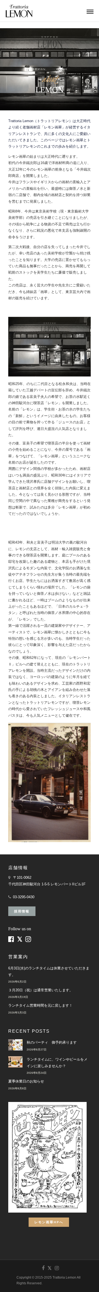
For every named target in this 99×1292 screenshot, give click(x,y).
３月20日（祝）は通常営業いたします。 (40, 990)
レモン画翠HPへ (48, 1222)
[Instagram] (56, 1268)
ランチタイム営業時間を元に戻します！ (40, 1005)
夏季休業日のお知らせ (26, 1081)
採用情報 (21, 911)
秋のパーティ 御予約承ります (52, 1042)
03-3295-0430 (23, 897)
